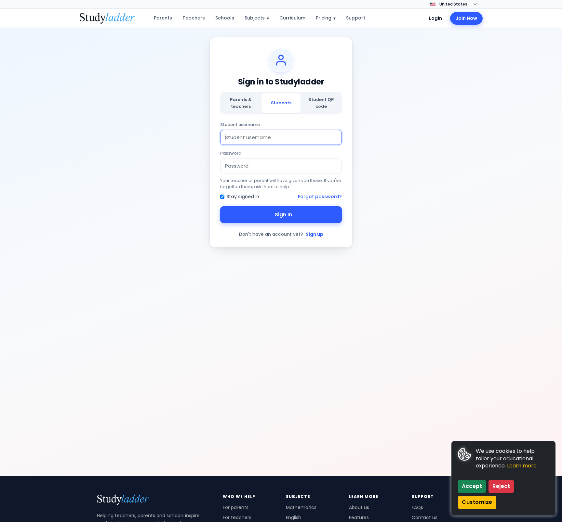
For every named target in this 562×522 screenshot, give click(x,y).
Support (355, 18)
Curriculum (292, 18)
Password (230, 153)
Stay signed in (242, 196)
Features (359, 517)
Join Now (466, 18)
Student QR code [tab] (321, 102)
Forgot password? (320, 196)
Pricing (326, 18)
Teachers (193, 18)
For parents (235, 507)
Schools (224, 18)
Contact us (424, 517)
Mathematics (301, 507)
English (293, 517)
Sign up (314, 234)
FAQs (417, 507)
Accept (472, 486)
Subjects (257, 18)
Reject (501, 486)
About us (359, 507)
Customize (477, 502)
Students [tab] (281, 103)
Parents (163, 18)
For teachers (237, 517)
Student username (240, 124)
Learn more (522, 465)
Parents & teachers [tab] (241, 102)
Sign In (283, 214)
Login (435, 18)
